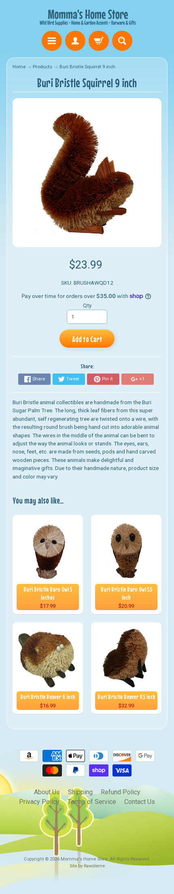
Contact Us (139, 802)
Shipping (80, 792)
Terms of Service (92, 802)
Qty (87, 305)
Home (19, 66)
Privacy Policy (39, 802)
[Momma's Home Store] (87, 16)
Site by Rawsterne (87, 866)
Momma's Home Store (84, 859)
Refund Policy (120, 792)
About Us (47, 792)
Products (42, 66)
